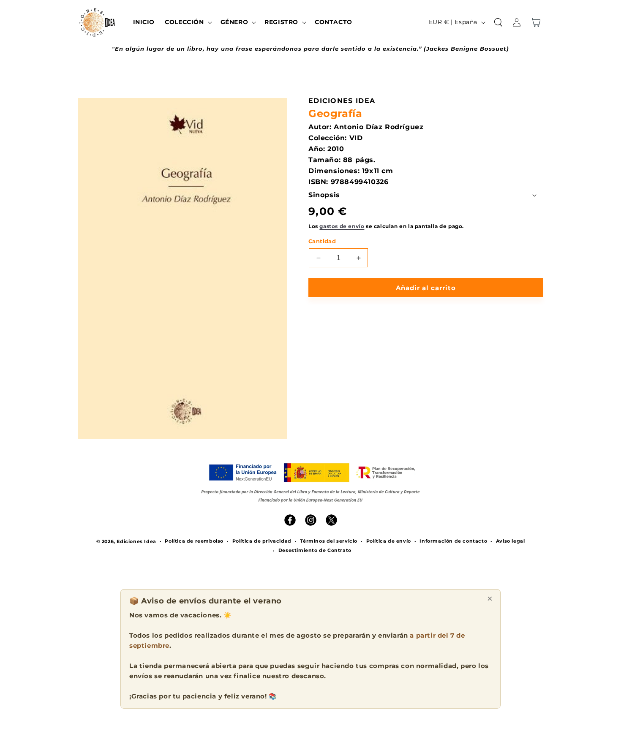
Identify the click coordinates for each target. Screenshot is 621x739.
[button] (187, 22)
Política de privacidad (261, 541)
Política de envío (388, 541)
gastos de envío (341, 226)
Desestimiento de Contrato (314, 550)
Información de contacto (453, 541)
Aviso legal (510, 541)
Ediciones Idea (136, 541)
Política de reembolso (194, 541)
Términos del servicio (328, 541)
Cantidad (322, 241)
